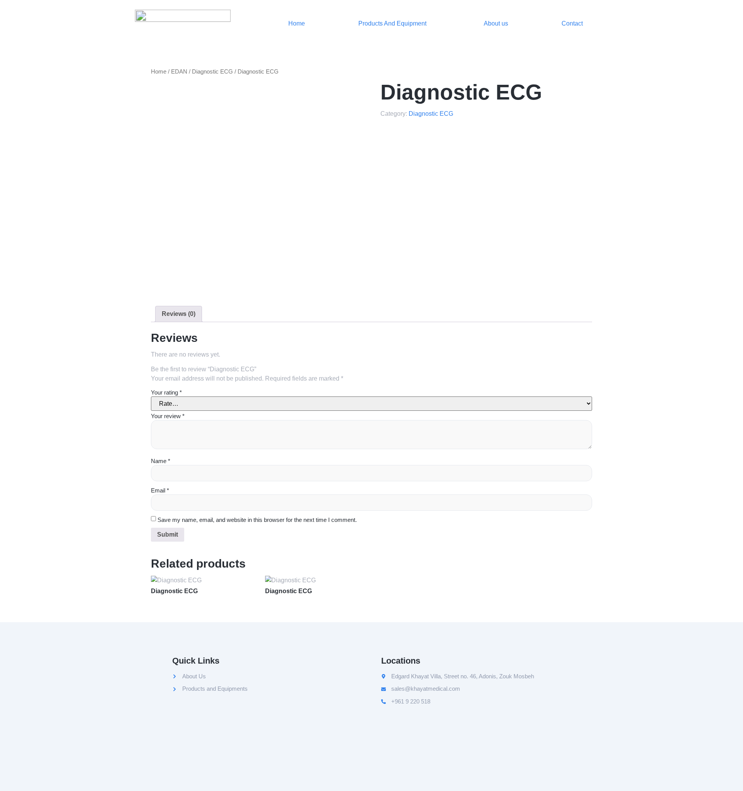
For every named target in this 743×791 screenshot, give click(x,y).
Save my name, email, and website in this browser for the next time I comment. (257, 520)
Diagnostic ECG (212, 72)
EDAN (179, 72)
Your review (168, 416)
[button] (394, 24)
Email (160, 490)
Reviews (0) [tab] (178, 314)
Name (160, 461)
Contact (572, 23)
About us (496, 23)
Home (296, 23)
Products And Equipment (392, 23)
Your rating (166, 392)
